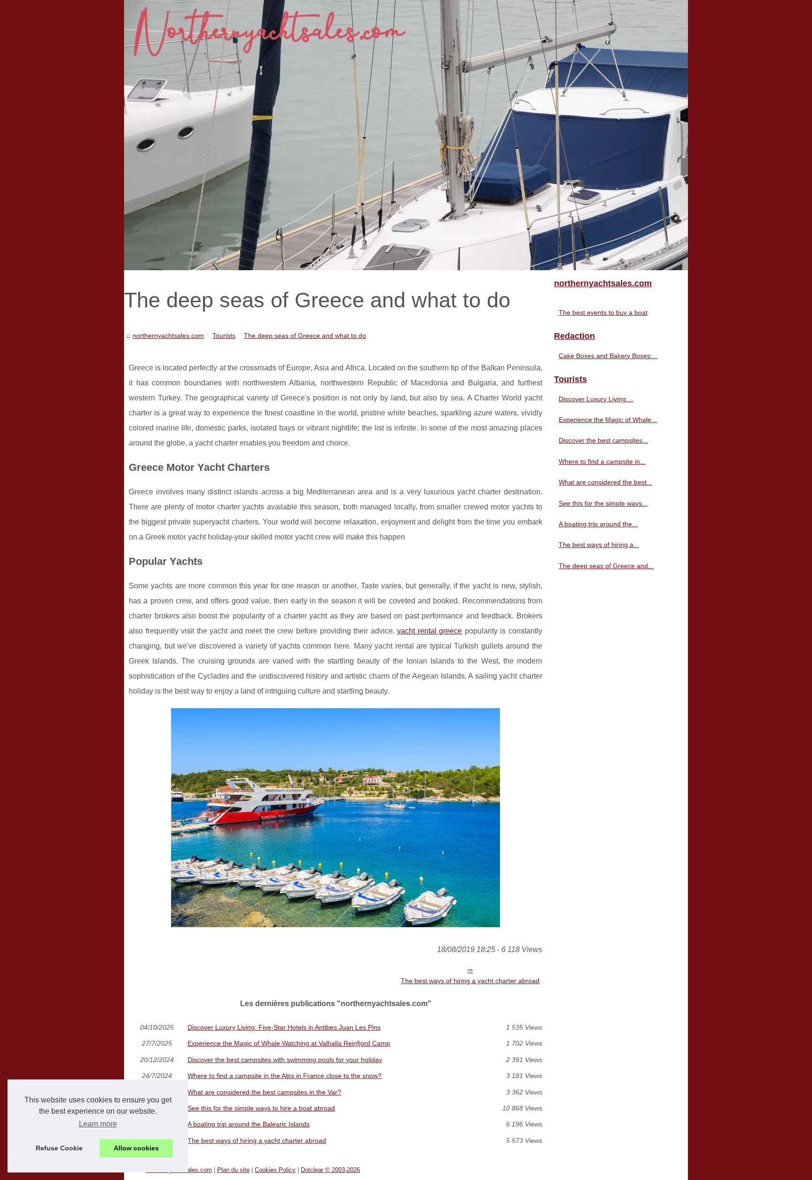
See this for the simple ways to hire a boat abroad (261, 1108)
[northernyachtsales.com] (406, 135)
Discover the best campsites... (603, 440)
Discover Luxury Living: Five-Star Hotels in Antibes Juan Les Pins (284, 1027)
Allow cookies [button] (136, 1148)
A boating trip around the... (598, 524)
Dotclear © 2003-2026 (330, 1169)
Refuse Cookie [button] (59, 1148)
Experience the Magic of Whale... (608, 419)
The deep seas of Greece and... (606, 566)
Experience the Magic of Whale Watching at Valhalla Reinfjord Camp (288, 1043)
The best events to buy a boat (603, 312)
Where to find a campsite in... (602, 461)
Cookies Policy (275, 1169)
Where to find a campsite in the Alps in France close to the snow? (284, 1075)
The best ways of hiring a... (599, 544)
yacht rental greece (429, 631)
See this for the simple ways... (603, 503)
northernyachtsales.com (168, 335)
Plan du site (233, 1169)
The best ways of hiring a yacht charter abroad (470, 981)
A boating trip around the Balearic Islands (248, 1124)
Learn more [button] (98, 1124)
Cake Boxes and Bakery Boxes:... (608, 355)
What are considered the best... (605, 482)
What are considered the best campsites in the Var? (264, 1092)
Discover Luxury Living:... (596, 399)
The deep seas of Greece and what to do (305, 335)
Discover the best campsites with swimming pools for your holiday (284, 1059)
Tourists (223, 335)
